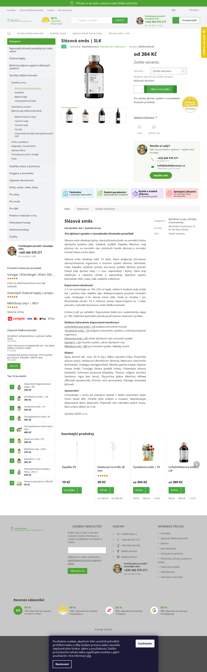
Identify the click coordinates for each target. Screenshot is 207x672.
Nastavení (62, 664)
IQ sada (18, 129)
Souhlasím (145, 643)
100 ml (146, 498)
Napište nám (161, 175)
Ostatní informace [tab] (105, 208)
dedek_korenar (129, 551)
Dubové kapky (17, 58)
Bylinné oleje (21, 96)
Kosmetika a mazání (21, 106)
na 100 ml (103, 498)
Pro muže (14, 201)
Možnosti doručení (144, 80)
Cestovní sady (21, 121)
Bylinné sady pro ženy (25, 116)
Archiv (14, 366)
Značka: (141, 46)
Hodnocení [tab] (83, 208)
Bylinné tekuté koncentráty (28, 88)
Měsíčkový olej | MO (76, 346)
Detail (103, 490)
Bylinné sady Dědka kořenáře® (26, 110)
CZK (173, 10)
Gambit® (19, 92)
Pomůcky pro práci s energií (24, 154)
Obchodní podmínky (172, 553)
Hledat (120, 20)
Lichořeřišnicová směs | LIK (80, 326)
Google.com (168, 613)
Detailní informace (144, 117)
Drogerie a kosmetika (21, 173)
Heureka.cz (77, 613)
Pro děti (13, 208)
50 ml (136, 498)
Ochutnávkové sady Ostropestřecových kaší (34, 135)
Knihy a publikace (19, 141)
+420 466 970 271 (155, 21)
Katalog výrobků (103, 629)
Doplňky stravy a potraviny (24, 166)
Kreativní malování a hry (23, 215)
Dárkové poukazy (19, 229)
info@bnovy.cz (129, 533)
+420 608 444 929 (130, 545)
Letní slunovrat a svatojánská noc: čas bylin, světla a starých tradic (31, 346)
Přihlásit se (77, 570)
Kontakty (11, 10)
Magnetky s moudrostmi (23, 146)
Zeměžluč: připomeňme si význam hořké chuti (29, 337)
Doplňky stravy (18, 82)
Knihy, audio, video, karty (23, 187)
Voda (14, 158)
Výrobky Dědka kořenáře (23, 75)
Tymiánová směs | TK (76, 330)
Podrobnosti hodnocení (113, 46)
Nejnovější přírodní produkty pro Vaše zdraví (30, 50)
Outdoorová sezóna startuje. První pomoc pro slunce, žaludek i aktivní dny (30, 356)
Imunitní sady (21, 125)
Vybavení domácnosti (21, 180)
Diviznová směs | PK (76, 338)
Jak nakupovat (65, 10)
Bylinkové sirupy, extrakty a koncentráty (182, 221)
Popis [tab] (67, 208)
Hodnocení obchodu (172, 577)
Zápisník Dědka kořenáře (31, 10)
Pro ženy (14, 194)
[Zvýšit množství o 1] (145, 87)
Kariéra (50, 10)
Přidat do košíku (160, 89)
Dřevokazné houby (20, 222)
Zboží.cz (122, 613)
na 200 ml (117, 498)
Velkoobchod (168, 571)
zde (89, 656)
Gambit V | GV (72, 342)
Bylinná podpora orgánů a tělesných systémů (29, 67)
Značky (13, 236)
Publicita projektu (170, 566)
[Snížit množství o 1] (145, 91)
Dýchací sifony (18, 150)
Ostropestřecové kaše (25, 100)
